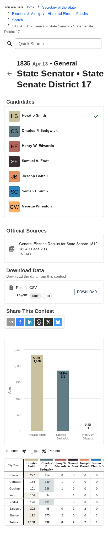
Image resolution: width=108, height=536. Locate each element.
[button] (36, 296)
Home (29, 7)
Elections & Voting (26, 14)
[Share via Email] (11, 322)
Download (87, 292)
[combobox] (58, 43)
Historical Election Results (68, 14)
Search (17, 20)
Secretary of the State (59, 7)
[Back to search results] (9, 73)
